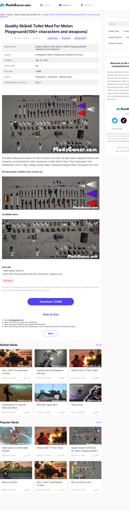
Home (2, 14)
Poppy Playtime (115, 37)
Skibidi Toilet (114, 31)
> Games (9, 14)
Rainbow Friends (115, 43)
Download (51, 301)
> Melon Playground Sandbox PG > (28, 14)
